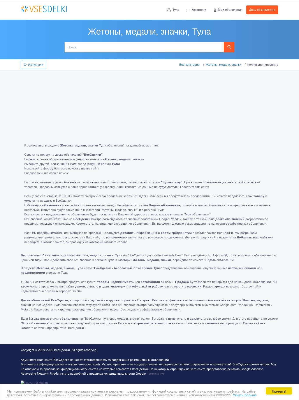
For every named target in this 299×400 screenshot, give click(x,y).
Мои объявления (230, 9)
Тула (175, 9)
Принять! (279, 391)
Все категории (189, 64)
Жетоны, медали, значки (223, 64)
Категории (199, 9)
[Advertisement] (149, 103)
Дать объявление (262, 9)
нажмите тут (155, 373)
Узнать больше (245, 394)
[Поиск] (229, 47)
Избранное (35, 65)
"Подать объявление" (219, 260)
